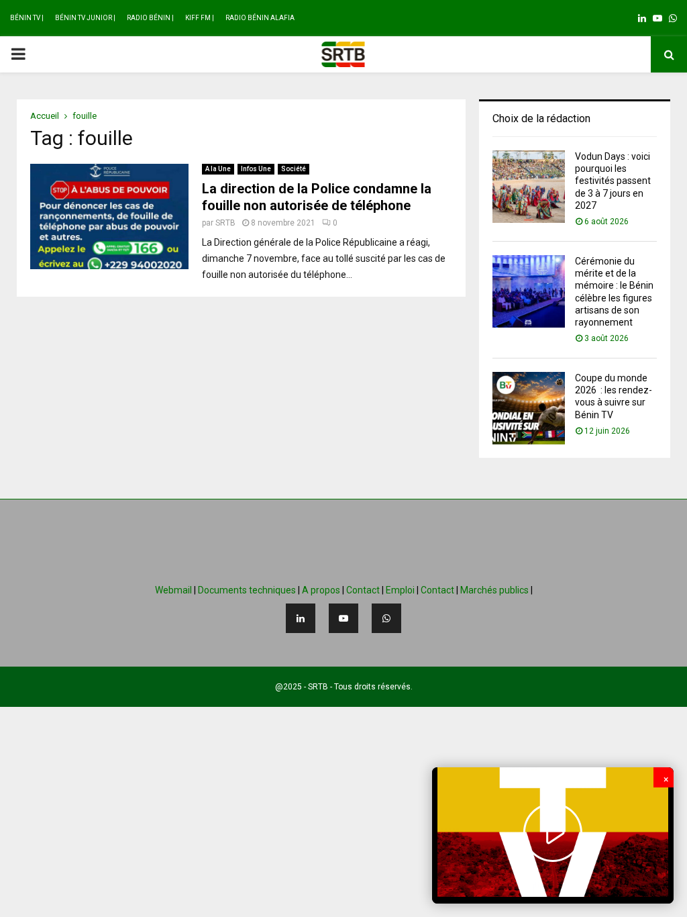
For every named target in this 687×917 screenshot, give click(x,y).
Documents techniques (247, 590)
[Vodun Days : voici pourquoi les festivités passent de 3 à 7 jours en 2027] (528, 186)
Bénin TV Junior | (85, 17)
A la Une (218, 169)
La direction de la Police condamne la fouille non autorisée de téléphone (316, 197)
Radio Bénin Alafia (260, 17)
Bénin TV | (27, 17)
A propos (321, 590)
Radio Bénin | (150, 17)
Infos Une (256, 169)
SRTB (225, 223)
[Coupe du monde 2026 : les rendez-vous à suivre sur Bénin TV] (528, 408)
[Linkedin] (300, 618)
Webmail (173, 590)
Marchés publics (494, 590)
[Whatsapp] (386, 618)
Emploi (400, 590)
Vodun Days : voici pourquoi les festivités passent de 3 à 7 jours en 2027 (613, 181)
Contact (363, 590)
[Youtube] (343, 618)
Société (293, 169)
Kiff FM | (199, 17)
